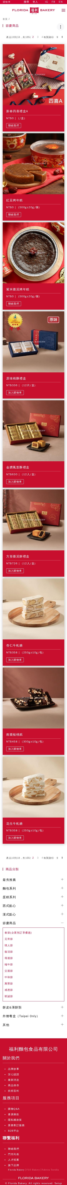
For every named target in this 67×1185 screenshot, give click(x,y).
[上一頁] (23, 37)
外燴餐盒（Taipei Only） (21, 1016)
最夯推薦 (9, 880)
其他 (6, 1025)
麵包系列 (9, 888)
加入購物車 (15, 392)
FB (53, 2)
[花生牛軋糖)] (33, 786)
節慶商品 (9, 923)
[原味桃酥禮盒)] (33, 341)
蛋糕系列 (9, 897)
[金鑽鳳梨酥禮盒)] (33, 430)
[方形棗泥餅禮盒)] (33, 519)
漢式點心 (9, 914)
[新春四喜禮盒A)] (33, 74)
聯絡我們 (13, 125)
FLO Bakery (33, 1170)
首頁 (5, 19)
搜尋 (26, 2)
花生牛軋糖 (14, 824)
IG (46, 2)
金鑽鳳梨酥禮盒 (17, 467)
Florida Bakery (16, 1170)
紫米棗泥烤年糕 (17, 289)
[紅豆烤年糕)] (33, 163)
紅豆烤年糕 (14, 200)
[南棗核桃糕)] (33, 697)
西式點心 (9, 906)
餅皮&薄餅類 (12, 1007)
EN (61, 2)
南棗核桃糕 (14, 734)
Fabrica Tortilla (50, 1170)
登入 (35, 2)
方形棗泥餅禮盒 (17, 556)
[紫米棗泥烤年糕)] (33, 252)
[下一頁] (51, 37)
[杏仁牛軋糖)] (33, 608)
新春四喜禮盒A (17, 111)
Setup (58, 1183)
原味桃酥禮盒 (16, 378)
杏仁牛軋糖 (14, 645)
